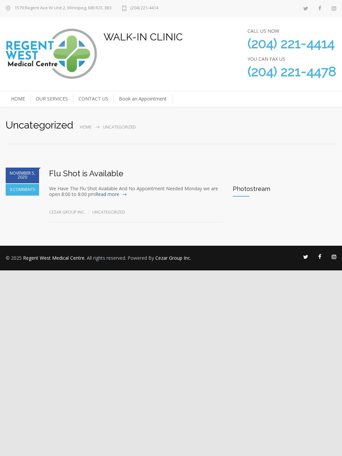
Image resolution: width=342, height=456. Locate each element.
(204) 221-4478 (291, 71)
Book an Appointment (143, 98)
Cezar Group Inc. (67, 212)
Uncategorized (108, 212)
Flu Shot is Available (86, 173)
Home (86, 127)
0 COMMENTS (22, 189)
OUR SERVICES (52, 98)
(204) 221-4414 (144, 8)
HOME (18, 98)
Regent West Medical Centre (53, 258)
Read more (107, 194)
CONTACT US (93, 98)
